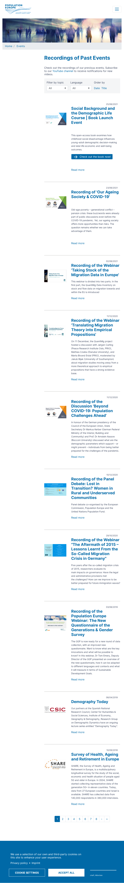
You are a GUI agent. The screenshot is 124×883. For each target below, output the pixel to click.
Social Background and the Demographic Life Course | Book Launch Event (93, 115)
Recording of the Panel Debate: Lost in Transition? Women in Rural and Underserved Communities (93, 488)
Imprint (36, 863)
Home (8, 46)
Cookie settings (27, 872)
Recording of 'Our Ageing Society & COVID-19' (95, 194)
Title (104, 88)
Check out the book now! (95, 156)
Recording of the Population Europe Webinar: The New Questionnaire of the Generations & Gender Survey (92, 623)
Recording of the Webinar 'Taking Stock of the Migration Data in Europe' (95, 270)
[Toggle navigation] (116, 9)
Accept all (66, 872)
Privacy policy (19, 863)
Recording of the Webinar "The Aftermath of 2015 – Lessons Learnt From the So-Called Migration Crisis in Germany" (95, 549)
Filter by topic (55, 82)
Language (76, 82)
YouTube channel (62, 71)
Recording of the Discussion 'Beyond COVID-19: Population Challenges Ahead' (92, 408)
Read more (77, 169)
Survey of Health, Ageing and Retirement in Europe (95, 756)
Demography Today (89, 701)
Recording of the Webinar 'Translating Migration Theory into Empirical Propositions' (95, 327)
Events (21, 46)
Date (97, 88)
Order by (99, 82)
